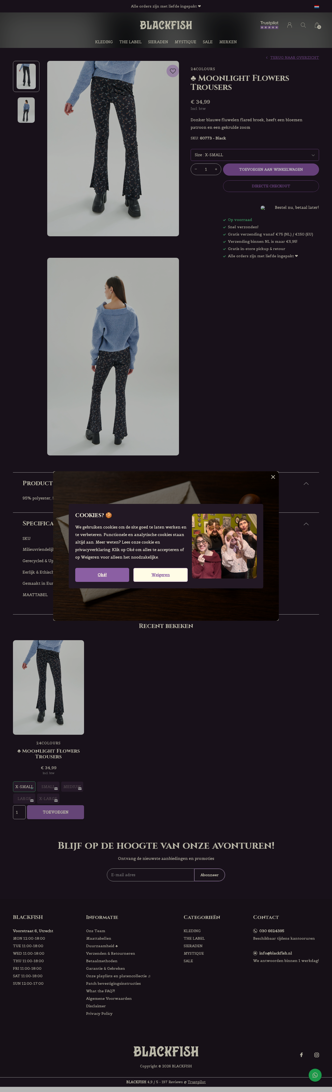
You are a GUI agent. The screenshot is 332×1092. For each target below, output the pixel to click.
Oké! (102, 574)
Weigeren (160, 574)
